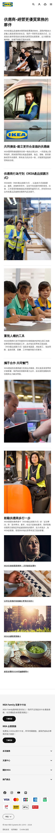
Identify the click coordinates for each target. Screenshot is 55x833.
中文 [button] (7, 816)
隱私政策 (6, 829)
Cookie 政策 (24, 829)
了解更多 (9, 719)
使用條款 (14, 829)
